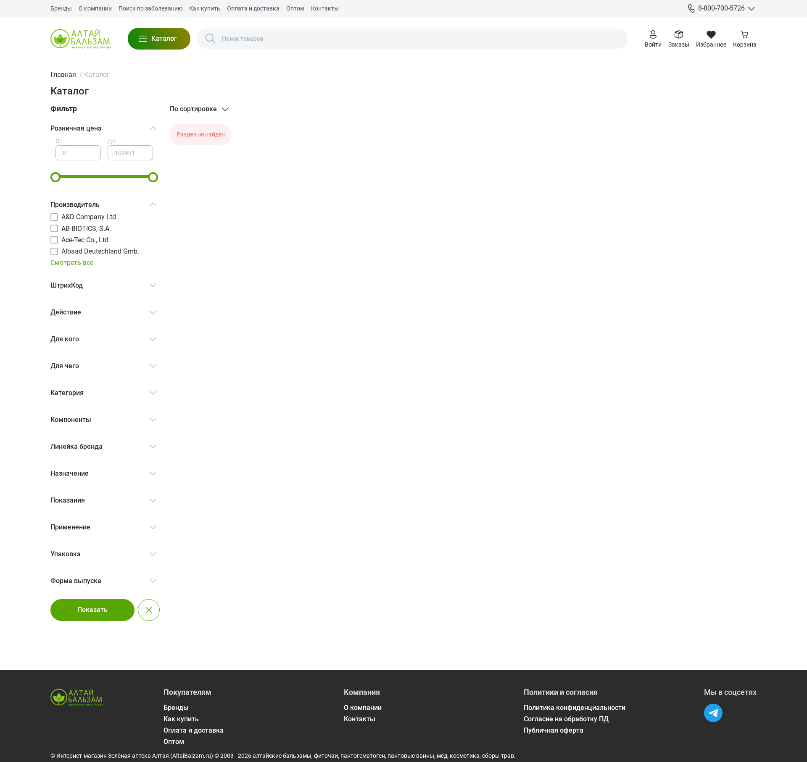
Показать (92, 610)
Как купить (204, 8)
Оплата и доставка (253, 8)
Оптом (295, 8)
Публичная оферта (553, 730)
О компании (95, 8)
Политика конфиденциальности (574, 708)
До (112, 141)
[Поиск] (210, 38)
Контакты (325, 8)
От (59, 141)
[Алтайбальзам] (80, 39)
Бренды (61, 8)
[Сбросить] (149, 610)
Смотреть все (71, 263)
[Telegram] (713, 713)
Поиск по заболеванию (150, 8)
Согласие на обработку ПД (566, 719)
